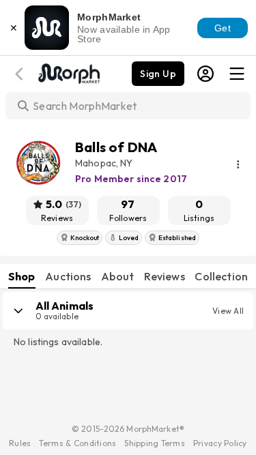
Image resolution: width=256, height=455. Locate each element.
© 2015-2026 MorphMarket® (128, 429)
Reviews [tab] (164, 276)
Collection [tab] (221, 276)
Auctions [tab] (68, 276)
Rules (20, 443)
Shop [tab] (21, 276)
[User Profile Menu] (205, 73)
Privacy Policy (220, 443)
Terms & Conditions (77, 443)
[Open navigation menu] (237, 73)
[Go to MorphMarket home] (68, 72)
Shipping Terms (154, 443)
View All (228, 310)
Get (222, 28)
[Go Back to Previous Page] (21, 74)
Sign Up (158, 74)
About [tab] (117, 276)
